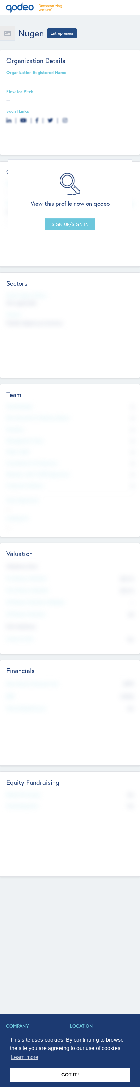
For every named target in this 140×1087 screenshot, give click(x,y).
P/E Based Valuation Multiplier (35, 602)
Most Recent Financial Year (32, 683)
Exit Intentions (21, 626)
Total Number (19, 406)
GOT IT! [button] (70, 1074)
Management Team (24, 440)
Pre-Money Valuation (26, 578)
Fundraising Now (22, 805)
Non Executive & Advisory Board (37, 417)
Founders (15, 429)
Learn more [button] (24, 1057)
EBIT (10, 696)
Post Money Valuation (27, 590)
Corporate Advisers (25, 485)
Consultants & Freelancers (32, 463)
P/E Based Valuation (26, 614)
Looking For (17, 518)
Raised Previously (23, 794)
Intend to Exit (19, 638)
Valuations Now (22, 566)
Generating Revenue (26, 708)
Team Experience (22, 500)
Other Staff (17, 451)
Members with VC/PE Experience (38, 474)
